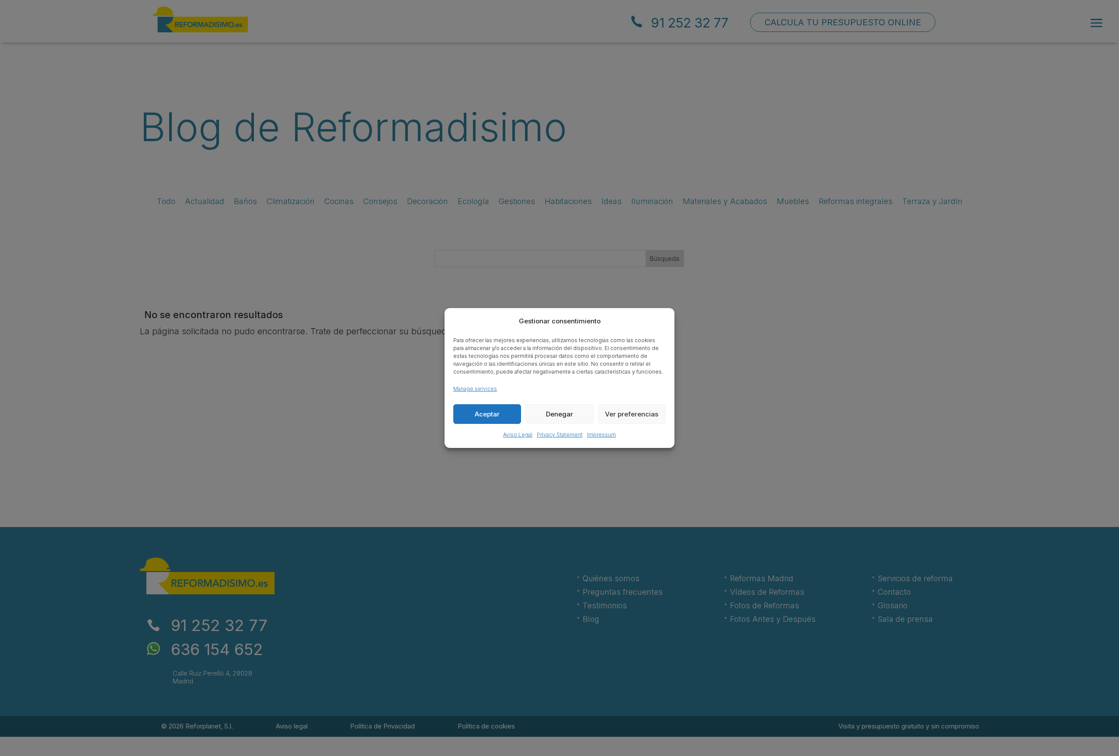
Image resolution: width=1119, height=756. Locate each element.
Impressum (601, 434)
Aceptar (487, 414)
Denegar (559, 414)
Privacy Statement (560, 434)
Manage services (475, 388)
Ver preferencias (631, 414)
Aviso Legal (517, 434)
